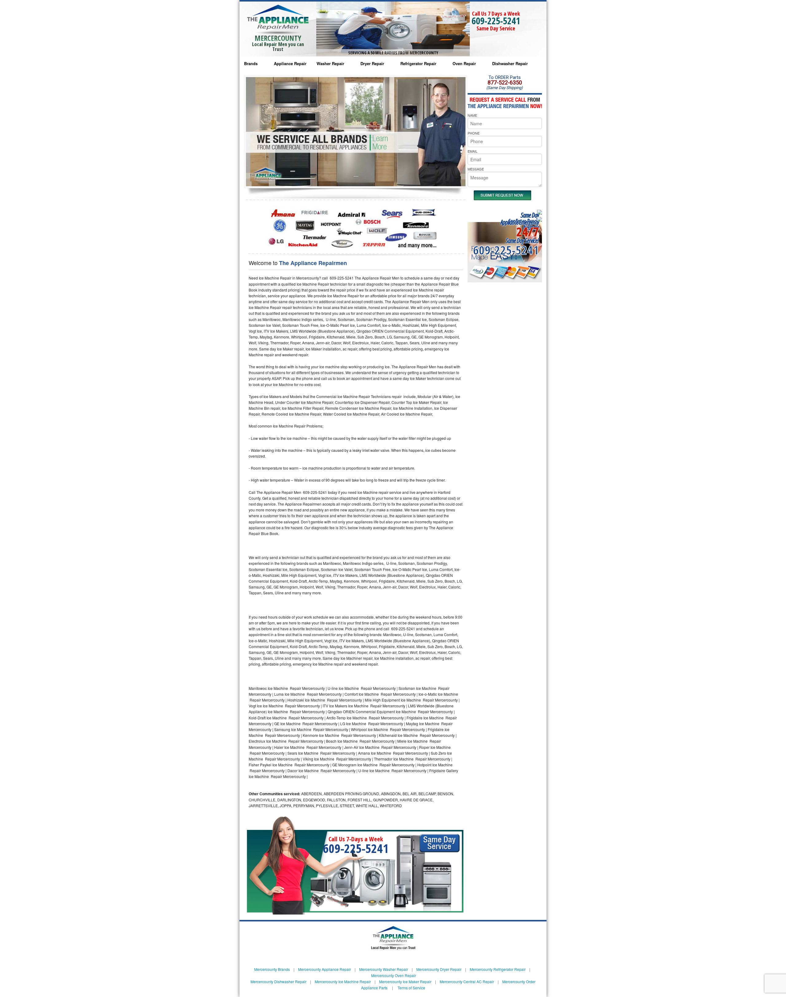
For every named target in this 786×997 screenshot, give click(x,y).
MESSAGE (476, 168)
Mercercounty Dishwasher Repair (278, 981)
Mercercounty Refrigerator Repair (498, 969)
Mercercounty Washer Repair (383, 969)
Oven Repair (464, 63)
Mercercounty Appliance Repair (324, 969)
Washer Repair (330, 63)
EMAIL (472, 151)
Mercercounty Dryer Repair (438, 969)
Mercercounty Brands (272, 969)
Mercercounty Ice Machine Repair (343, 981)
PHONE (474, 133)
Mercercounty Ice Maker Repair (405, 981)
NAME (472, 115)
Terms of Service (411, 987)
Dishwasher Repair (510, 63)
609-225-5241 (496, 20)
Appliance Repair (290, 63)
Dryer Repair (372, 63)
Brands (251, 63)
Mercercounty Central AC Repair (467, 981)
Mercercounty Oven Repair (393, 975)
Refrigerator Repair (418, 63)
